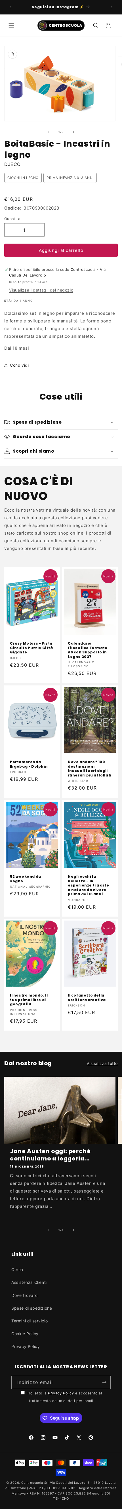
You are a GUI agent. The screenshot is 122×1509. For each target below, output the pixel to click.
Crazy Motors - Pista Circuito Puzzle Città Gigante (31, 648)
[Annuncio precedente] (10, 7)
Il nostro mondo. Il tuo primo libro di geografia (29, 999)
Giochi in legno (23, 178)
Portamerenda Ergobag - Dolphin (29, 764)
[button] (11, 25)
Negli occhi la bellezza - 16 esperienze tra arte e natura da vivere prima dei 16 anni (88, 885)
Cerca (17, 1269)
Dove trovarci (25, 1295)
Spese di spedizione (31, 1308)
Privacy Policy (25, 1346)
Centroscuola (32, 1483)
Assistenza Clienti (29, 1282)
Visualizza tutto (102, 1063)
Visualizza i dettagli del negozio (41, 290)
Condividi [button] (19, 365)
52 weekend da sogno (25, 878)
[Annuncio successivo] (111, 7)
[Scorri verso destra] (73, 132)
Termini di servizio (29, 1320)
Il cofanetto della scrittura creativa (87, 997)
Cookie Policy (25, 1333)
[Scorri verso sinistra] (48, 132)
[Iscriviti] (104, 1382)
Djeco (12, 164)
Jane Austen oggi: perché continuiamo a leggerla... (50, 1154)
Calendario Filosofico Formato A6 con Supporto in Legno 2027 (88, 650)
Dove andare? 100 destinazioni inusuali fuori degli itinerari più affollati (90, 768)
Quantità (12, 218)
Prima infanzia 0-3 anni (70, 178)
